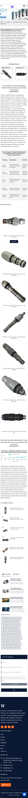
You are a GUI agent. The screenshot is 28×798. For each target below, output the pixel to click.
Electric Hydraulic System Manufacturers (11, 644)
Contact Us (3, 751)
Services (3, 745)
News (2, 748)
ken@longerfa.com (8, 765)
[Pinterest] (9, 727)
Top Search (16, 795)
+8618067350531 (7, 771)
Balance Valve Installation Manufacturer (11, 634)
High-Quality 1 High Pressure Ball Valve (10, 621)
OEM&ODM (3, 743)
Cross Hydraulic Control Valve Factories (10, 624)
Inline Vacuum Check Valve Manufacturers (11, 638)
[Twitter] (5, 727)
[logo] (12, 6)
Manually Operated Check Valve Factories (11, 618)
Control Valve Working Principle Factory (10, 647)
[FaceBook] (2, 727)
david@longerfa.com (8, 768)
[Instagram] (12, 727)
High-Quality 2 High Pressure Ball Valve (10, 628)
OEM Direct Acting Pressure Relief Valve (11, 631)
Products (8, 22)
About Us (3, 740)
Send (14, 690)
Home (2, 22)
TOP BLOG (11, 795)
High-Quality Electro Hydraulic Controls (10, 641)
